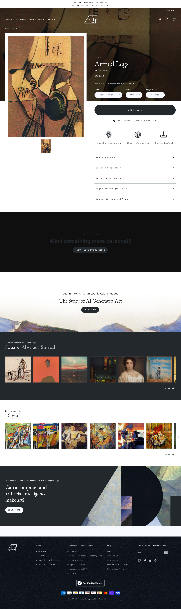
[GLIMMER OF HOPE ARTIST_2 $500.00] (103, 370)
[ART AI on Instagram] (139, 560)
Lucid (93, 599)
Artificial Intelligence (29, 19)
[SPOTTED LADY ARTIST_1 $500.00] (74, 436)
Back (14, 28)
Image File (151, 89)
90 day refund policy (135, 178)
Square (12, 347)
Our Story (72, 551)
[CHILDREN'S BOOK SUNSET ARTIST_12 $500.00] (74, 370)
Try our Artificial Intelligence (84, 556)
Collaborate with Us (78, 569)
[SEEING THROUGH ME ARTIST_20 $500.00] (131, 370)
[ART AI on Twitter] (150, 560)
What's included (135, 157)
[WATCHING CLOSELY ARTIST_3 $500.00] (46, 370)
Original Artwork (76, 564)
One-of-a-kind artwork (135, 168)
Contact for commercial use (135, 199)
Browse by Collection (47, 560)
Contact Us (112, 556)
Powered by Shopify (107, 599)
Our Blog (71, 573)
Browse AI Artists (45, 564)
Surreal (48, 347)
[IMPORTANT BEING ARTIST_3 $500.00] (159, 370)
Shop (8, 19)
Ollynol (103, 70)
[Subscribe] (166, 552)
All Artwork (42, 556)
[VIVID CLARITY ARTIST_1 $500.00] (159, 436)
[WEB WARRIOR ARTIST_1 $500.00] (103, 436)
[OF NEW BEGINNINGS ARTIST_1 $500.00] (131, 436)
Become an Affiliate (117, 564)
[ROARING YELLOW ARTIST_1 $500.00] (46, 436)
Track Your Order (116, 569)
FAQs (109, 551)
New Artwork (42, 551)
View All (170, 388)
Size (128, 89)
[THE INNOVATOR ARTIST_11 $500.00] (18, 370)
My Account (112, 560)
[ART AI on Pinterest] (155, 560)
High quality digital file (135, 188)
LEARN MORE (14, 510)
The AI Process (75, 560)
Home (96, 57)
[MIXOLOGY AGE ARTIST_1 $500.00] (18, 436)
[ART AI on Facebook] (145, 560)
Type (96, 89)
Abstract (30, 347)
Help (51, 19)
